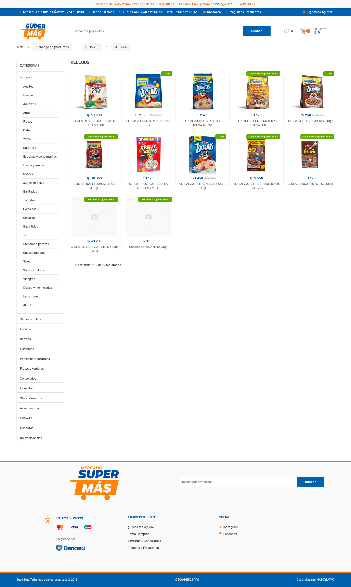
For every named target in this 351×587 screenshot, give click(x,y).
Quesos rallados (34, 253)
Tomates (29, 200)
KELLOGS (121, 47)
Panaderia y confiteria (35, 359)
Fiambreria (27, 349)
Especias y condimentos (40, 156)
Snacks (28, 174)
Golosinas (30, 209)
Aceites (28, 86)
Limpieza (26, 418)
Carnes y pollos (30, 319)
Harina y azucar (33, 165)
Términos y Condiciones (144, 541)
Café (26, 130)
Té (25, 235)
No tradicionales (31, 438)
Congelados (28, 378)
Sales (26, 261)
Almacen (26, 77)
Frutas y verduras (32, 368)
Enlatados (30, 191)
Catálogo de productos (52, 47)
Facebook (230, 534)
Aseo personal (29, 408)
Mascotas (27, 428)
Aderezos (29, 104)
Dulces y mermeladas (37, 288)
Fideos (27, 121)
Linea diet (27, 388)
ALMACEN (92, 47)
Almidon (28, 305)
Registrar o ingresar (319, 12)
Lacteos (25, 329)
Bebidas (25, 339)
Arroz (26, 113)
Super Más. (22, 580)
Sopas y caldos (33, 270)
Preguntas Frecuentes (143, 548)
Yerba (27, 139)
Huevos (28, 95)
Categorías (29, 66)
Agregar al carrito (202, 209)
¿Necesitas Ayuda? (141, 527)
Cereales (29, 218)
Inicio (20, 47)
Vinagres (29, 279)
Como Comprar (138, 534)
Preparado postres (36, 244)
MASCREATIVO (326, 580)
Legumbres (31, 296)
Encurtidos (30, 226)
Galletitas (29, 148)
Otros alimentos (31, 398)
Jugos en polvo (33, 183)
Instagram (230, 527)
